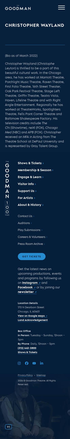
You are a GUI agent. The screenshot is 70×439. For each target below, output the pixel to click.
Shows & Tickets (30, 163)
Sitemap (41, 375)
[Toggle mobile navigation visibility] (61, 7)
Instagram (30, 283)
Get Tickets (31, 256)
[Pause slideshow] (8, 427)
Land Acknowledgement (33, 320)
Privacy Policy (25, 375)
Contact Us (25, 216)
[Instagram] (19, 363)
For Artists (25, 198)
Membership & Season (34, 170)
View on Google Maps (31, 315)
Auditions (24, 223)
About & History (29, 205)
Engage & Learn (29, 177)
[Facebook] (26, 363)
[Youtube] (34, 363)
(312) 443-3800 (27, 348)
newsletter (26, 292)
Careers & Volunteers (31, 237)
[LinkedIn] (41, 363)
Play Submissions (29, 230)
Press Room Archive (30, 244)
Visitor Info (26, 184)
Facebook (25, 287)
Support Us (26, 191)
